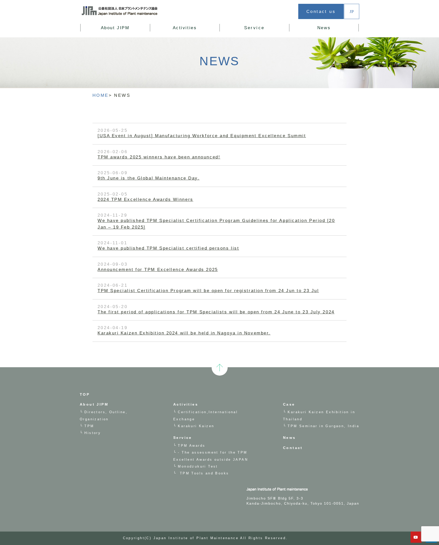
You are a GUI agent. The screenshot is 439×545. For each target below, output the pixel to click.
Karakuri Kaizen (197, 35)
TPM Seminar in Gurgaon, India (323, 426)
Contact (293, 448)
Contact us (321, 11)
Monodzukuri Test (198, 466)
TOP (85, 394)
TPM (89, 426)
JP (352, 11)
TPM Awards (191, 445)
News (324, 27)
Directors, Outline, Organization (126, 35)
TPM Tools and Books (203, 473)
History (92, 433)
